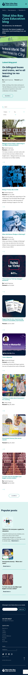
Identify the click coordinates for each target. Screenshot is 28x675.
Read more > (15, 541)
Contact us (4, 649)
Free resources (12, 10)
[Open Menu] (26, 4)
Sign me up (21, 609)
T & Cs (3, 630)
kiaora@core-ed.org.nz (7, 620)
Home (4, 10)
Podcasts (4, 637)
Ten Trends (4, 641)
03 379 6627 (7, 619)
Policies (7, 656)
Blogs (3, 639)
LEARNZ (4, 632)
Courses (4, 634)
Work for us (4, 628)
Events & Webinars (6, 635)
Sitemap (3, 656)
